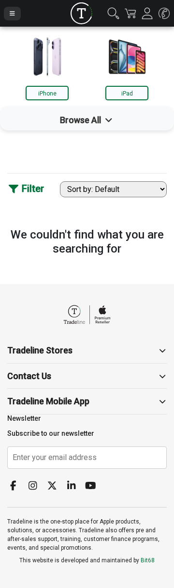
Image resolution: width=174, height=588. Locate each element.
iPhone (47, 93)
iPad (127, 93)
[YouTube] (94, 486)
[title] (81, 13)
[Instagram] (36, 486)
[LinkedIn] (75, 486)
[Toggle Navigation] (12, 13)
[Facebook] (17, 486)
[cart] (130, 13)
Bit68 (148, 560)
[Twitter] (55, 486)
